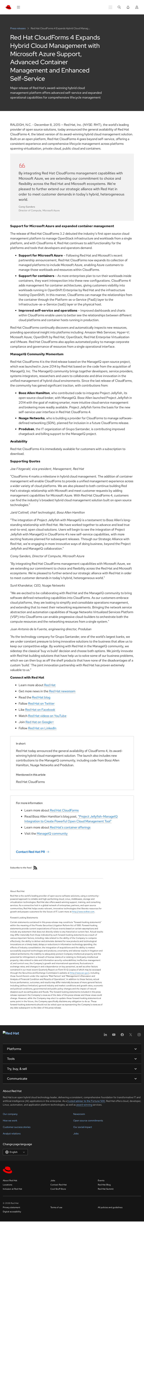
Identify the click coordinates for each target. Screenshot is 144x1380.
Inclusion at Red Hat (12, 1189)
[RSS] (35, 868)
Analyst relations (12, 1133)
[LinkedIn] (105, 1036)
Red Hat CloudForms (64, 810)
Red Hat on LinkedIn (42, 728)
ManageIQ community (52, 833)
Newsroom (79, 1114)
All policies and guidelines (110, 1207)
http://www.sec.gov (79, 972)
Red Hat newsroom (62, 691)
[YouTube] (114, 1036)
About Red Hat (10, 1180)
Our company (10, 1114)
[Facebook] (122, 1036)
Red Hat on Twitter (41, 703)
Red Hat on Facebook (40, 710)
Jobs (75, 1133)
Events (101, 1180)
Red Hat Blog (104, 1184)
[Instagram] (139, 1036)
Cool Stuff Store (58, 1189)
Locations (7, 1184)
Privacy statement (11, 1207)
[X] (131, 1036)
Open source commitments (88, 1120)
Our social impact (82, 1127)
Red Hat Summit (106, 1189)
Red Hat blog (41, 697)
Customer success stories (16, 1127)
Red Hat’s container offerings (70, 827)
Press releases (18, 28)
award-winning (84, 1104)
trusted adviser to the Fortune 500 (86, 1101)
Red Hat (49, 685)
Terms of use (56, 1207)
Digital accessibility (12, 1211)
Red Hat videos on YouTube (47, 716)
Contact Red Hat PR (30, 852)
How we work (10, 1120)
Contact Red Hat (58, 1184)
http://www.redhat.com (83, 911)
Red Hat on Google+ (39, 722)
